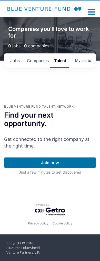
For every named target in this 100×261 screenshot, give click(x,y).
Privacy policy (38, 223)
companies (38, 60)
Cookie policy (62, 223)
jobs (15, 60)
